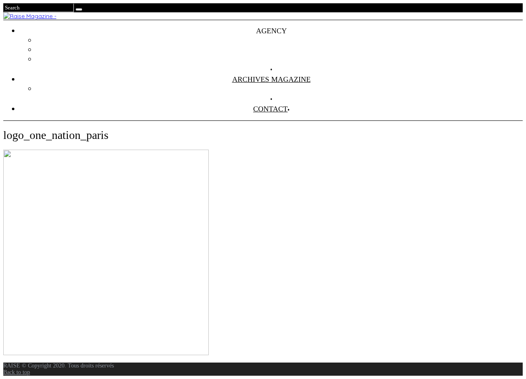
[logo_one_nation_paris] (106, 353)
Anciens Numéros (279, 89)
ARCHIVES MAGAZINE (271, 79)
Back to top (16, 372)
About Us (279, 59)
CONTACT (270, 109)
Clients (279, 50)
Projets (279, 40)
